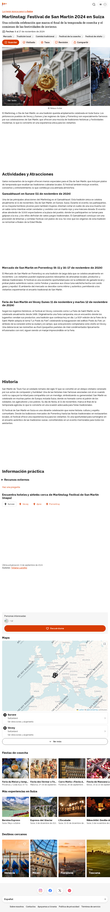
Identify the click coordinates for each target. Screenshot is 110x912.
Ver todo (12, 100)
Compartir (82, 42)
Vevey (26, 504)
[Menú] (103, 4)
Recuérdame (57, 628)
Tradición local (24, 36)
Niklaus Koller (56, 108)
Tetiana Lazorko (19, 568)
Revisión (63, 42)
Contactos (31, 907)
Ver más (57, 741)
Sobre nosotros (17, 907)
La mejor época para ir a (17, 11)
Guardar (12, 42)
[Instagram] (40, 890)
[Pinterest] (69, 890)
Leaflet (81, 710)
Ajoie (39, 504)
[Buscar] (94, 4)
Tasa (47, 42)
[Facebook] (50, 890)
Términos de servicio (90, 907)
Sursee (11, 504)
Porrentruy (54, 504)
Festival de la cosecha (70, 36)
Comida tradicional (45, 36)
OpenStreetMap (92, 710)
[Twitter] (60, 890)
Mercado (7, 36)
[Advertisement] (55, 145)
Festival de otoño (93, 36)
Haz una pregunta (11, 487)
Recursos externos (16, 479)
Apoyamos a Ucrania (47, 907)
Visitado (30, 42)
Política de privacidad (69, 907)
